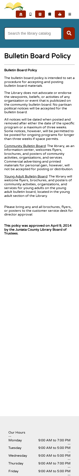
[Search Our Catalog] (50, 14)
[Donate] (21, 14)
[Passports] (40, 14)
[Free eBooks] (30, 14)
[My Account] (60, 14)
